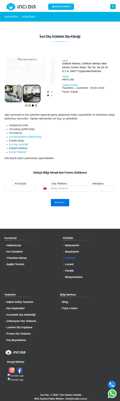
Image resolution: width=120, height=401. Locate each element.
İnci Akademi (15, 251)
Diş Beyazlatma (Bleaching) (25, 136)
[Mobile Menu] (113, 6)
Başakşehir (72, 251)
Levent (69, 264)
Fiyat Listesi (69, 308)
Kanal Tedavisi (17, 152)
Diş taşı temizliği (18, 144)
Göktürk (70, 257)
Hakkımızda (14, 245)
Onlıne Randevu (62, 7)
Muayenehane (74, 277)
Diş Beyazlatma (16, 340)
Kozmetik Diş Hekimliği (21, 314)
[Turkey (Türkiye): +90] (45, 188)
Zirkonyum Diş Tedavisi (21, 321)
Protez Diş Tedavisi (19, 333)
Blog (65, 301)
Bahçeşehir (72, 245)
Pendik (69, 270)
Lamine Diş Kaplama (19, 327)
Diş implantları (16, 308)
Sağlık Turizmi (15, 264)
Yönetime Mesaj (16, 257)
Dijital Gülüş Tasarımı (20, 301)
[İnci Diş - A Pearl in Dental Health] (21, 6)
